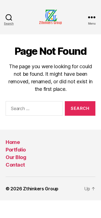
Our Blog (16, 157)
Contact (15, 165)
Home (13, 142)
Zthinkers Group (40, 188)
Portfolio (16, 150)
